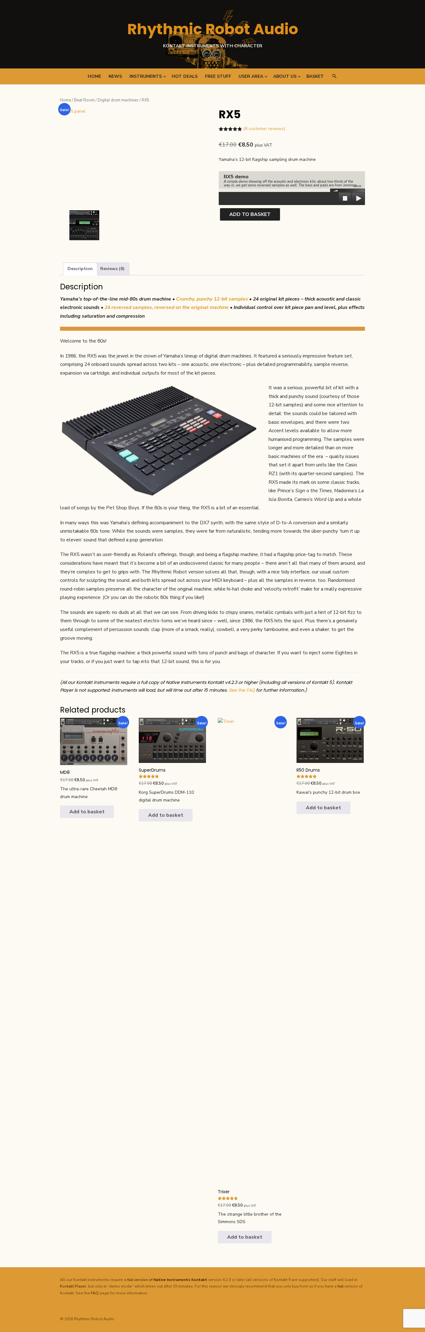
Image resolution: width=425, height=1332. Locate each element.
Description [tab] (80, 269)
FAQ (95, 1293)
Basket (315, 76)
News (115, 76)
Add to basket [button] (87, 811)
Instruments (145, 76)
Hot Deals (185, 76)
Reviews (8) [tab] (112, 269)
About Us (285, 76)
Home (94, 76)
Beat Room (84, 100)
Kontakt (199, 1279)
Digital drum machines (118, 100)
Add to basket (250, 214)
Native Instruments (171, 1279)
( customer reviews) (264, 129)
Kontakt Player (73, 1286)
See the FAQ (242, 690)
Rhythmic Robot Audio (212, 29)
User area (251, 76)
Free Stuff (218, 76)
